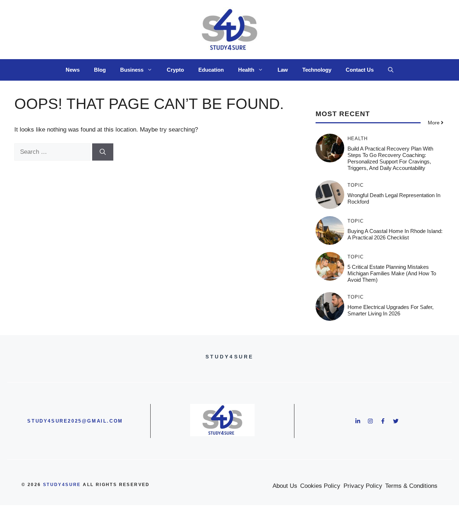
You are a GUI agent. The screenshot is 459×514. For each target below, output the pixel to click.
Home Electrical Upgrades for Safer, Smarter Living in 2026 (390, 310)
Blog (100, 70)
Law (283, 70)
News (73, 70)
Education (211, 70)
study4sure (62, 484)
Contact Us (360, 70)
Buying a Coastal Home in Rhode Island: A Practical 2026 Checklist (395, 234)
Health (246, 70)
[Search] (102, 152)
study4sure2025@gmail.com (75, 421)
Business (131, 70)
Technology (316, 70)
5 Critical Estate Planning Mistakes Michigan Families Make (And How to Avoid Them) (391, 273)
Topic (355, 185)
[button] (391, 70)
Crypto (175, 70)
